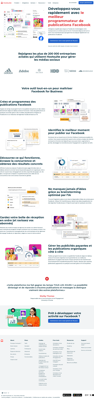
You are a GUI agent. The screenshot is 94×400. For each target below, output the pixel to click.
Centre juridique (5, 397)
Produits (16, 3)
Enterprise (55, 3)
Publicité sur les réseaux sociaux (43, 384)
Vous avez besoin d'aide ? (85, 344)
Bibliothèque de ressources (71, 352)
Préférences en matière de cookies (42, 397)
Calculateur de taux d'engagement (58, 356)
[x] (89, 395)
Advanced (27, 351)
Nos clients (13, 354)
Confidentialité (28, 397)
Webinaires (70, 355)
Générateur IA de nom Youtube (57, 369)
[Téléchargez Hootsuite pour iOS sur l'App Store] (67, 395)
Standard (27, 346)
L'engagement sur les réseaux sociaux (43, 366)
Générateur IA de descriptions (57, 344)
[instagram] (85, 395)
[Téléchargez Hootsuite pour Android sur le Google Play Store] (77, 395)
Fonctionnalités (28, 357)
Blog (68, 348)
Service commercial (86, 350)
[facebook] (87, 395)
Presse (12, 357)
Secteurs (33, 3)
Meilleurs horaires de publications (44, 356)
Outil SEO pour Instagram (57, 361)
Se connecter (73, 2)
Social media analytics (42, 349)
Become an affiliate (72, 362)
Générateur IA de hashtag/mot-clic (57, 352)
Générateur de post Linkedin (58, 365)
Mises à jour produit (86, 347)
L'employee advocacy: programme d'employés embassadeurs (42, 373)
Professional (28, 348)
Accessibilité (56, 397)
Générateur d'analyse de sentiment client (58, 348)
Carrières (12, 348)
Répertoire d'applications (70, 359)
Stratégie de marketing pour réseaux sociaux (43, 345)
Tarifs (49, 3)
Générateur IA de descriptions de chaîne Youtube (57, 374)
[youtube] (92, 395)
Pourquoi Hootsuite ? (15, 343)
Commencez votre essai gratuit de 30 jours (64, 40)
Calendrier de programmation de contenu (43, 362)
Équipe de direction (15, 351)
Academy (69, 346)
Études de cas (70, 343)
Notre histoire (13, 346)
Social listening (42, 353)
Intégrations (25, 3)
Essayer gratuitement (86, 2)
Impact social (13, 359)
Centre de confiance (16, 397)
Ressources (41, 3)
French (5, 392)
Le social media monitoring (43, 380)
